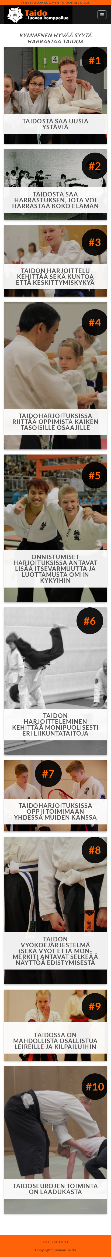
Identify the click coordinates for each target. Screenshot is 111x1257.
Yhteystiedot (55, 1242)
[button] (102, 14)
